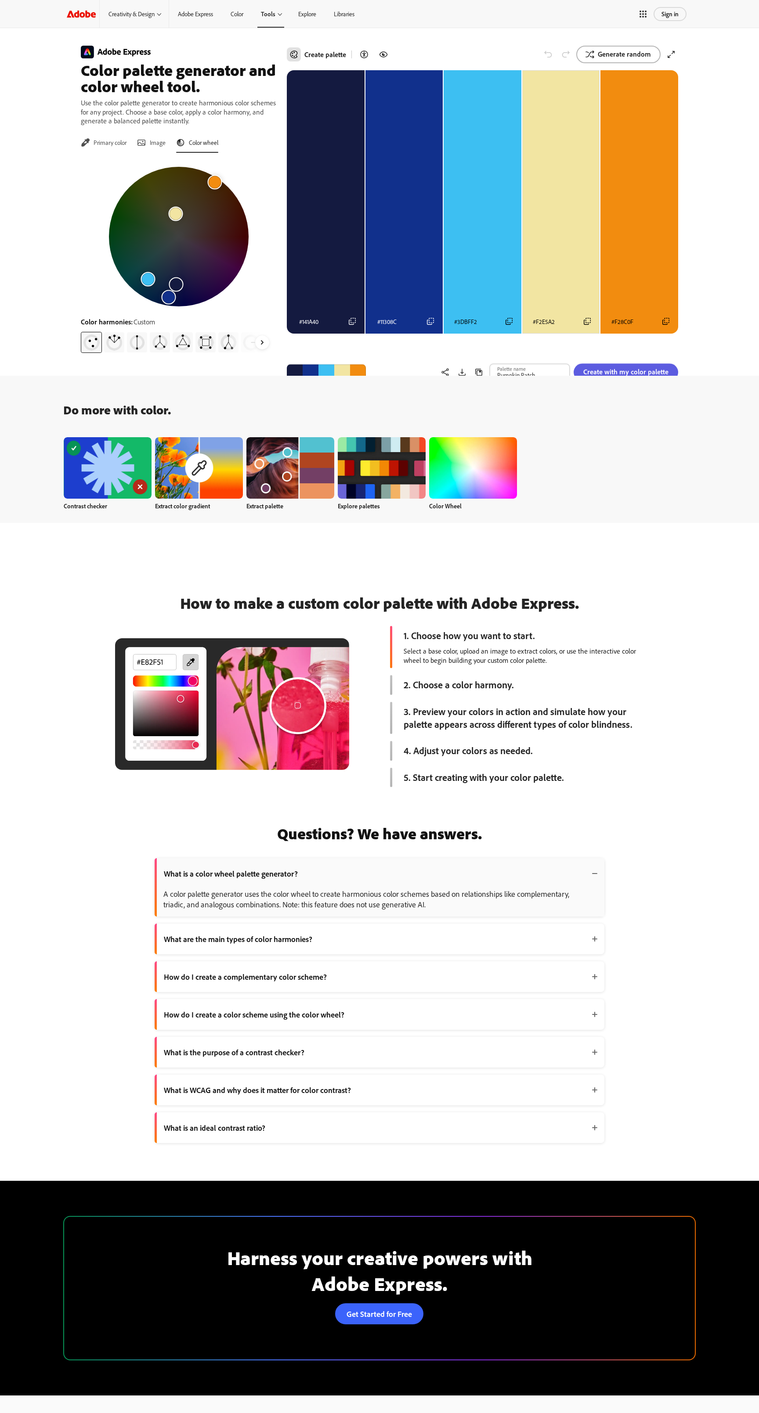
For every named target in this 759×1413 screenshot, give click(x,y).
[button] (643, 14)
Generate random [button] (624, 54)
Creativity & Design (131, 14)
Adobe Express (195, 14)
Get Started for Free (379, 1314)
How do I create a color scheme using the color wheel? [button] (254, 1014)
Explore (307, 14)
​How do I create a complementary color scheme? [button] (245, 977)
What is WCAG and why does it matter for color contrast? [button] (257, 1090)
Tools (268, 14)
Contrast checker (85, 506)
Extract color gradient (182, 506)
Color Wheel (445, 506)
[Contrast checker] (364, 54)
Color (237, 14)
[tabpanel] (178, 256)
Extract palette (264, 506)
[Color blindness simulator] (383, 54)
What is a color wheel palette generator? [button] (231, 873)
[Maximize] (671, 54)
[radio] (91, 342)
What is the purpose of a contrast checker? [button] (234, 1052)
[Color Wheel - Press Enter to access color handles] (179, 236)
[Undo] (548, 54)
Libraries (344, 14)
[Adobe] (81, 14)
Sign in (670, 14)
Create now (108, 467)
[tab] (103, 143)
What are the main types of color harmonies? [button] (238, 939)
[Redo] (566, 54)
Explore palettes (359, 506)
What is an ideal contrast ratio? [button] (214, 1128)
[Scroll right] (262, 342)
